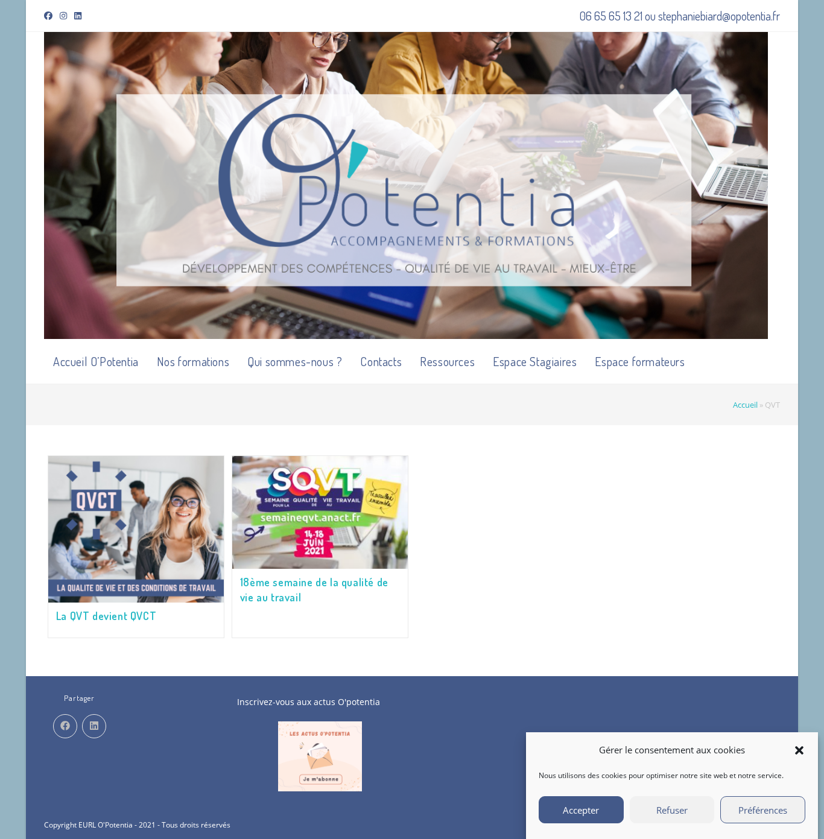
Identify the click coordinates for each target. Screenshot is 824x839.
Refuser (672, 810)
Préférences (762, 810)
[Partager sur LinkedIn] (94, 726)
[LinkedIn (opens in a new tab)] (78, 16)
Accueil (745, 404)
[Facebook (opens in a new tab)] (50, 16)
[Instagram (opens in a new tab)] (63, 16)
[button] (799, 750)
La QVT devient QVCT (106, 615)
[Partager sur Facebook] (65, 726)
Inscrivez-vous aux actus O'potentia (308, 702)
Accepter (581, 810)
